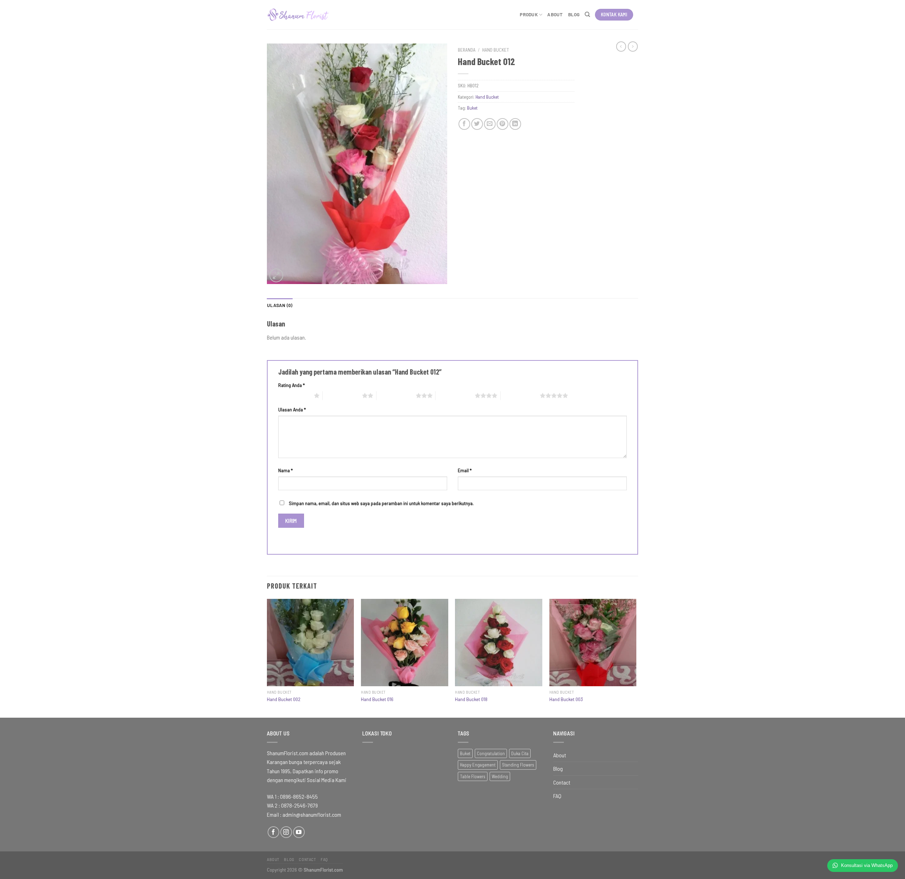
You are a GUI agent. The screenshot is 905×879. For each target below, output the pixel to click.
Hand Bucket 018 (471, 699)
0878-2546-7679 (299, 805)
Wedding (500, 776)
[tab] (280, 305)
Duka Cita (520, 753)
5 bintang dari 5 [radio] (520, 395)
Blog (574, 14)
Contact (561, 782)
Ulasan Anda (292, 409)
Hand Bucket (495, 50)
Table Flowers (472, 776)
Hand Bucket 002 (283, 699)
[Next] (636, 657)
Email (465, 470)
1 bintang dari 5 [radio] (294, 395)
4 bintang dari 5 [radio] (455, 395)
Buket (472, 108)
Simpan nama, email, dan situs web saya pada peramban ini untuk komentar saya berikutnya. (381, 503)
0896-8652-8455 (299, 796)
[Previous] (267, 657)
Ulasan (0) (280, 305)
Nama (285, 470)
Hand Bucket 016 (377, 699)
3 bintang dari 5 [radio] (396, 395)
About (555, 14)
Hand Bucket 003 (566, 699)
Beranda (466, 50)
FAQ (557, 795)
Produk (529, 14)
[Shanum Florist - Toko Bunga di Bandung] (298, 14)
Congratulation (491, 753)
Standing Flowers (518, 765)
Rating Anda (291, 385)
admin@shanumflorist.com (311, 814)
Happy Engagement (478, 765)
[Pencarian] (587, 14)
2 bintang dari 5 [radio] (342, 395)
